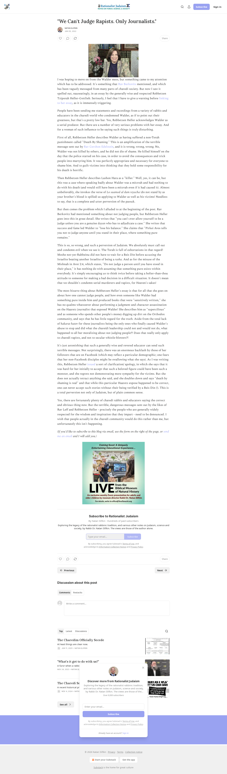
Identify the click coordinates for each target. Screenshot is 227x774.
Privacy (111, 752)
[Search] (182, 7)
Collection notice (133, 752)
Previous (69, 570)
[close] (143, 667)
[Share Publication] (189, 7)
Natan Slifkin (71, 28)
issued (91, 364)
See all (63, 704)
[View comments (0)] (68, 38)
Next (160, 570)
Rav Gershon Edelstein (99, 147)
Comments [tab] (64, 592)
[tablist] (70, 592)
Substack (98, 767)
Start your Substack (105, 759)
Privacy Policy (137, 724)
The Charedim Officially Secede (80, 640)
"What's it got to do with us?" (78, 661)
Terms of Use (128, 721)
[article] (113, 646)
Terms (120, 752)
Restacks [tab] (77, 592)
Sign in (217, 6)
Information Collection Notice (112, 724)
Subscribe (201, 6)
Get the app (128, 759)
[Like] (60, 38)
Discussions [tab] (81, 631)
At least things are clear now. (72, 644)
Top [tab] (61, 631)
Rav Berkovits (127, 84)
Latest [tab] (69, 631)
